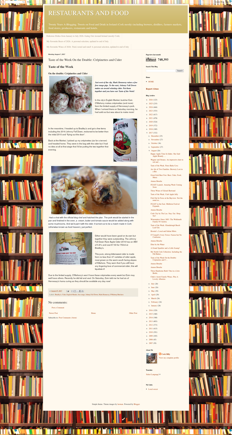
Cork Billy (166, 354)
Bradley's (58, 294)
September (155, 147)
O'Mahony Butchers (117, 294)
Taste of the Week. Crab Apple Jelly (164, 194)
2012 (151, 325)
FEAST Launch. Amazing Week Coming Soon (166, 185)
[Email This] (72, 291)
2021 (151, 118)
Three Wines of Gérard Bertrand (163, 190)
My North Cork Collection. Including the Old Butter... (166, 252)
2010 (151, 332)
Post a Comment (58, 307)
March (154, 298)
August (154, 150)
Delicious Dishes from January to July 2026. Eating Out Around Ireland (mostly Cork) (83, 35)
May (153, 291)
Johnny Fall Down (92, 294)
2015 (151, 314)
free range (81, 294)
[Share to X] (77, 291)
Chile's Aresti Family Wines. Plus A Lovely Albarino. (164, 277)
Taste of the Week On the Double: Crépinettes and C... (163, 258)
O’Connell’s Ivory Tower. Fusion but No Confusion (166, 236)
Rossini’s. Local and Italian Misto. (164, 231)
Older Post (133, 313)
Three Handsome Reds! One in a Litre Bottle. (165, 272)
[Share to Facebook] (80, 291)
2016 (151, 310)
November (155, 139)
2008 (151, 339)
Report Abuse (152, 88)
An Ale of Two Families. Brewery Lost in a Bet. (167, 170)
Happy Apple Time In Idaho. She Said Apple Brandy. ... (165, 154)
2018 (151, 129)
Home (93, 313)
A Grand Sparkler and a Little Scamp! (165, 248)
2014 (151, 317)
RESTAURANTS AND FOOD (88, 12)
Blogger (137, 404)
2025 (151, 103)
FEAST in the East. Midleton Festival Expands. (165, 205)
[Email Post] (67, 291)
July (153, 283)
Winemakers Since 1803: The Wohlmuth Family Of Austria (166, 220)
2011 (151, 328)
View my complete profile (169, 357)
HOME (151, 81)
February (155, 302)
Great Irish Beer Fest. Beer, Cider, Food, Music (166, 176)
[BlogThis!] (75, 291)
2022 (151, 114)
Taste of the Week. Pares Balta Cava (164, 165)
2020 (151, 121)
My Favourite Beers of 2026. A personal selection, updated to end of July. (78, 41)
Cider (64, 294)
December (155, 136)
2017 (151, 132)
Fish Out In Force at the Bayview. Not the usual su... (167, 199)
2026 (151, 99)
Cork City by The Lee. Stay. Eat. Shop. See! (166, 214)
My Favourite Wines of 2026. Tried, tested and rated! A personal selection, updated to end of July (88, 46)
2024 (151, 107)
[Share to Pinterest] (82, 291)
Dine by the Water (157, 244)
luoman (120, 404)
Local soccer (153, 389)
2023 (151, 110)
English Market (72, 294)
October (154, 143)
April (153, 294)
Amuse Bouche (156, 181)
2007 (151, 343)
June (153, 287)
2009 (151, 336)
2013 (151, 321)
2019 (151, 125)
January (154, 305)
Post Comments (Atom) (68, 317)
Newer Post (53, 313)
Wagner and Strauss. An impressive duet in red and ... (167, 160)
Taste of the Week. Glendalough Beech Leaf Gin (165, 226)
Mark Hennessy (104, 294)
